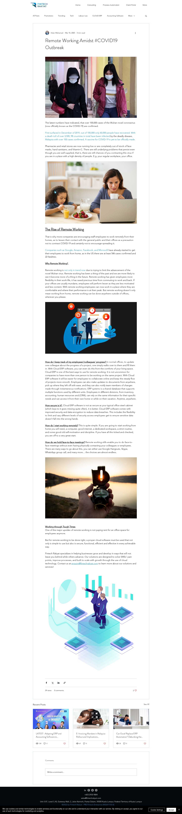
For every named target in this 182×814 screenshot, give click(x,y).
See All (146, 704)
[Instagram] (96, 790)
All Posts (36, 16)
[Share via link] (64, 683)
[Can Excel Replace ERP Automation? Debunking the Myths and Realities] (131, 719)
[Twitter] (92, 790)
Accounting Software (115, 16)
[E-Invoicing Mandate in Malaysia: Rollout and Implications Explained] (91, 719)
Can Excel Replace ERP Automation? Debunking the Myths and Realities (128, 735)
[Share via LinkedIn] (58, 683)
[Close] (179, 810)
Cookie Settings (157, 810)
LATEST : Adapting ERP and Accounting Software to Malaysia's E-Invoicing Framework (48, 735)
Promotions (48, 16)
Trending (61, 16)
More (130, 16)
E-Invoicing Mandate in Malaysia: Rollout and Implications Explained (91, 735)
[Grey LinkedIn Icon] (85, 790)
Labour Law (83, 16)
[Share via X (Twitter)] (52, 683)
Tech (72, 16)
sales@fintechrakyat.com (91, 798)
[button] (146, 16)
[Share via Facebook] (46, 683)
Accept (171, 810)
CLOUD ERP (97, 16)
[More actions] (135, 32)
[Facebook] (89, 790)
